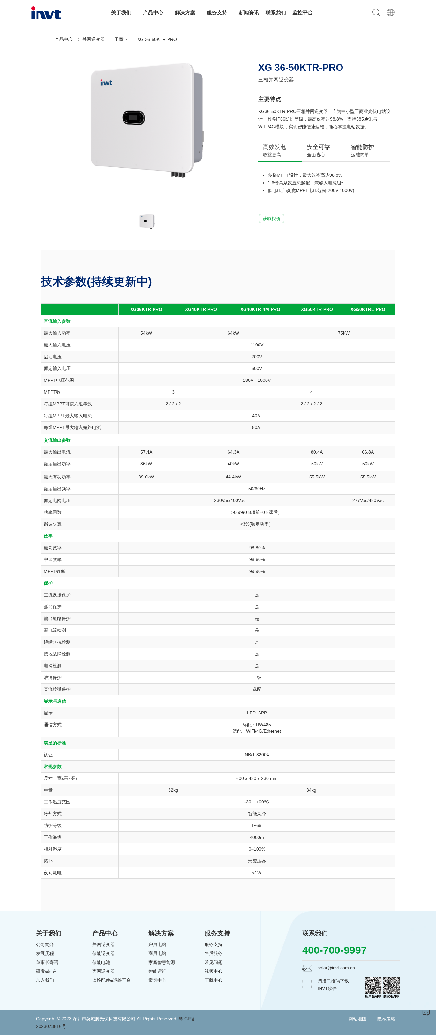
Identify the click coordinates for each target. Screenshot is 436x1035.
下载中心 (213, 980)
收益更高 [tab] (274, 150)
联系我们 (276, 12)
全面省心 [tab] (318, 150)
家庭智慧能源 (161, 962)
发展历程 (45, 953)
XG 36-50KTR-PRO (157, 39)
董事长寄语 (47, 962)
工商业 (121, 39)
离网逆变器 (103, 971)
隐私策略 (386, 1018)
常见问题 (213, 962)
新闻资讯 (249, 12)
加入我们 (45, 980)
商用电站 (157, 953)
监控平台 (302, 12)
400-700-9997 (334, 950)
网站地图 (357, 1018)
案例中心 (157, 980)
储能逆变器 (103, 953)
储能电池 (101, 962)
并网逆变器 (93, 39)
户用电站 (157, 944)
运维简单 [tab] (362, 150)
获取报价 (272, 218)
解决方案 (186, 12)
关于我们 (122, 12)
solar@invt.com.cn (336, 967)
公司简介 (45, 944)
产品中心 (154, 12)
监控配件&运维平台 (111, 980)
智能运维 (157, 971)
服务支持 (218, 12)
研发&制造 (46, 971)
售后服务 (213, 953)
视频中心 (213, 971)
